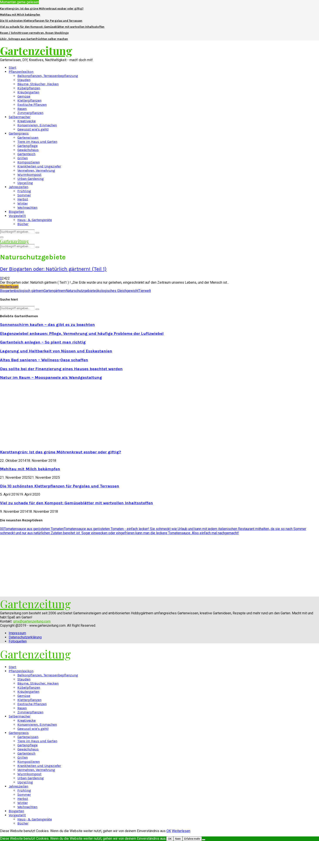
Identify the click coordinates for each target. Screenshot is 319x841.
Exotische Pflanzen (32, 104)
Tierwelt (144, 291)
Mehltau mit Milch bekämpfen (20, 14)
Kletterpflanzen (29, 100)
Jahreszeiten (18, 187)
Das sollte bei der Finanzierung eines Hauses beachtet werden (61, 368)
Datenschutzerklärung (25, 637)
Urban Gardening (30, 179)
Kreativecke (26, 121)
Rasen (22, 109)
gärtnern (59, 291)
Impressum (17, 633)
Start (12, 67)
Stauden (23, 80)
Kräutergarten (28, 92)
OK (168, 831)
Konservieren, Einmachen (37, 125)
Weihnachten (27, 207)
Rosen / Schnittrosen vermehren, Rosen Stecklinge (34, 32)
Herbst (22, 199)
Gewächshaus (28, 150)
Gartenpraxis (19, 133)
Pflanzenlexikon (21, 72)
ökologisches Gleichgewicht (117, 291)
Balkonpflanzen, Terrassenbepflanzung (47, 76)
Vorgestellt (17, 216)
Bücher (22, 224)
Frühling (24, 191)
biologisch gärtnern (29, 291)
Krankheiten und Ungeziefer (39, 166)
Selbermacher (19, 117)
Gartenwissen (27, 137)
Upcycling (25, 183)
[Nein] (203, 839)
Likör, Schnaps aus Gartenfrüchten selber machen (34, 39)
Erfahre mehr (192, 838)
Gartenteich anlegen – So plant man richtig (43, 342)
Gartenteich (26, 154)
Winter (22, 203)
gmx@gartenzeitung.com (32, 621)
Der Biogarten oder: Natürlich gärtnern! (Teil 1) (53, 269)
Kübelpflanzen (28, 88)
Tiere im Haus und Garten (37, 142)
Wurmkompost (29, 174)
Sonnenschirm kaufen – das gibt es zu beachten (47, 324)
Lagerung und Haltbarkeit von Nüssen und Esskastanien (56, 351)
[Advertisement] (36, 414)
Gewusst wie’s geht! (33, 129)
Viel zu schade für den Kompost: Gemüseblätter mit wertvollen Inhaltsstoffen (52, 26)
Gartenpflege (27, 146)
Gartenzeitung (36, 50)
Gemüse (23, 96)
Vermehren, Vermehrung (36, 170)
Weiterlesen (181, 831)
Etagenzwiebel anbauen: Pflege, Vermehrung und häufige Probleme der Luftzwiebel (82, 333)
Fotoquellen (18, 641)
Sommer (24, 195)
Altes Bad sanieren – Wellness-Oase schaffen (44, 360)
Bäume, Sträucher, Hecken (38, 84)
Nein (178, 838)
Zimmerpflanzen (30, 113)
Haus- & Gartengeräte (34, 220)
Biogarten (16, 212)
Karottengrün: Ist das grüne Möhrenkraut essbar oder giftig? (42, 8)
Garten (48, 291)
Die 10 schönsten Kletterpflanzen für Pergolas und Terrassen (41, 20)
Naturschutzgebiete (81, 291)
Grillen (22, 158)
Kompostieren (28, 162)
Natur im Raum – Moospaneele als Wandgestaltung (51, 377)
